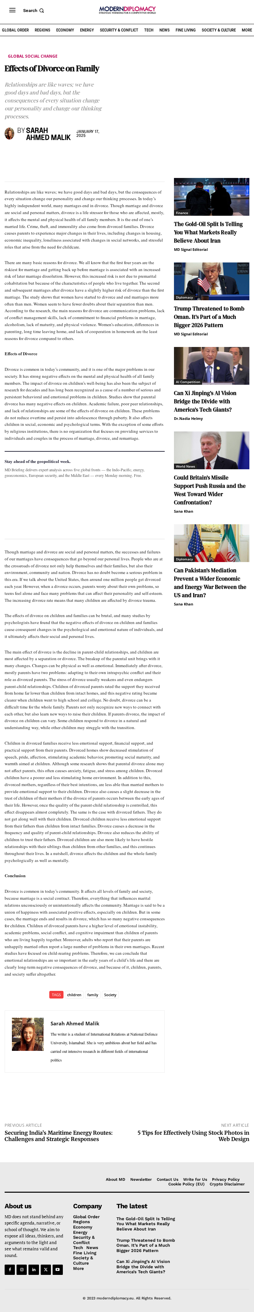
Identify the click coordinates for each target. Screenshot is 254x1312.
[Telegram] (87, 155)
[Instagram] (22, 1270)
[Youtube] (58, 1270)
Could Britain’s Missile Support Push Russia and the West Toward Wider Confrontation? (210, 490)
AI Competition (188, 381)
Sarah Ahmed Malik (48, 135)
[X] (26, 155)
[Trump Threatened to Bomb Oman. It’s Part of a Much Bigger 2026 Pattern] (211, 281)
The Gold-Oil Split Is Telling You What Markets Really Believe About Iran (208, 232)
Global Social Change (33, 56)
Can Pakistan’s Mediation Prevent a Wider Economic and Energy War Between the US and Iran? (210, 582)
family (92, 994)
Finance (182, 212)
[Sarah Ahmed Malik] (9, 134)
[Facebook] (11, 155)
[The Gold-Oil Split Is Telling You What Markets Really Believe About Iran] (211, 197)
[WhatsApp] (41, 155)
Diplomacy (184, 297)
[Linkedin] (57, 155)
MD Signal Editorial (191, 249)
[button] (34, 10)
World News (185, 466)
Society (110, 994)
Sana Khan (183, 511)
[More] (103, 155)
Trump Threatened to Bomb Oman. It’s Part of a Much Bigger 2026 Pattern (209, 317)
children (74, 994)
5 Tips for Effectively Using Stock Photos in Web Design (193, 1135)
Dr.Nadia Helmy (188, 418)
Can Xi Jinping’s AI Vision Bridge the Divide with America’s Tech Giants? (205, 401)
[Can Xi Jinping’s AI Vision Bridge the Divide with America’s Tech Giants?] (211, 366)
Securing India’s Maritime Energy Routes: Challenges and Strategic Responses (59, 1135)
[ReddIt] (72, 155)
